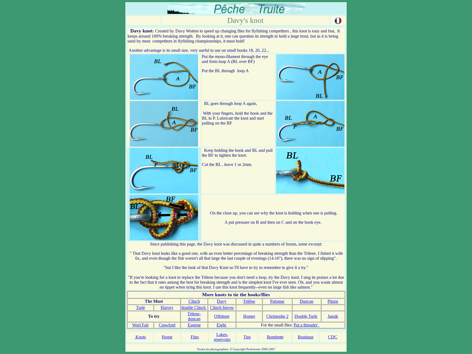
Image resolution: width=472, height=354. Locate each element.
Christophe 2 (277, 316)
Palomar (277, 301)
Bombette (275, 337)
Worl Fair (140, 325)
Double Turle (305, 316)
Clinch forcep (222, 307)
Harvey (167, 307)
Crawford (167, 325)
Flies (195, 337)
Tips (247, 337)
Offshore (221, 316)
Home (167, 337)
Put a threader (305, 325)
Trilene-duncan (194, 316)
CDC (332, 337)
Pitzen (333, 301)
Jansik (333, 316)
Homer (249, 316)
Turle (140, 307)
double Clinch (194, 307)
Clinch (194, 301)
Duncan (306, 301)
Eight (222, 325)
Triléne (249, 301)
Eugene (194, 325)
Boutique (306, 337)
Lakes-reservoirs (222, 337)
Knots (140, 337)
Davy (221, 301)
